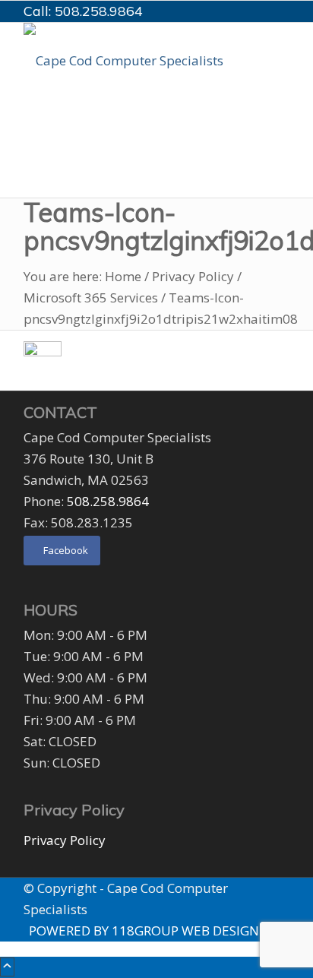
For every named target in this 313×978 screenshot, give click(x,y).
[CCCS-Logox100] (137, 60)
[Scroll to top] (7, 966)
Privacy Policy (65, 840)
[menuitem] (159, 137)
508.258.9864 (99, 11)
